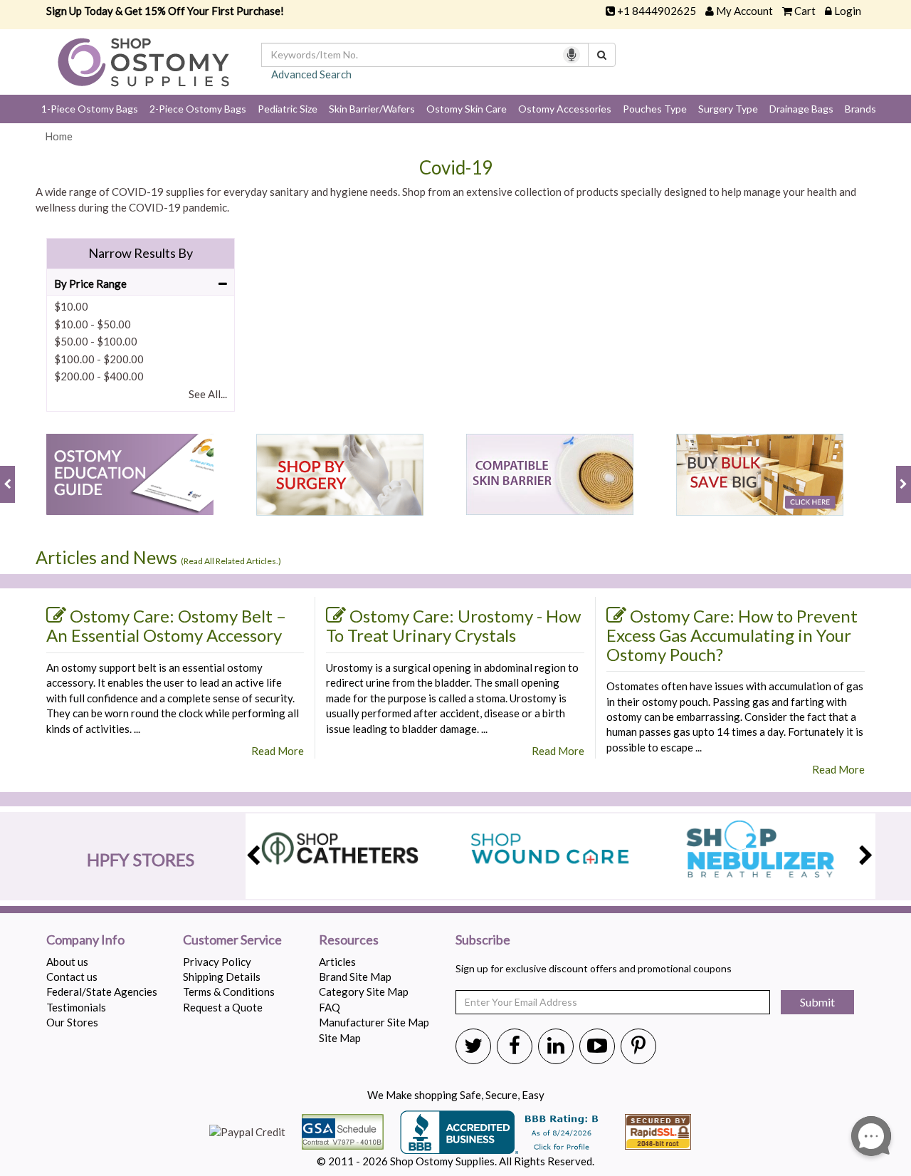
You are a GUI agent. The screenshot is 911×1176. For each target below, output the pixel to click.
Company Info (85, 940)
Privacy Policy (217, 961)
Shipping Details (221, 976)
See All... (208, 393)
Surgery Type (728, 109)
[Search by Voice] (571, 54)
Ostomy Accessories (564, 109)
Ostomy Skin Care (466, 109)
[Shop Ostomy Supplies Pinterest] (638, 1045)
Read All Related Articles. (231, 561)
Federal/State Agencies (101, 991)
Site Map (340, 1037)
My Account (744, 10)
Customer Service (232, 940)
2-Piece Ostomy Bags (197, 109)
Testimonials (76, 1007)
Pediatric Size (287, 109)
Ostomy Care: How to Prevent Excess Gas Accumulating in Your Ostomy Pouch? (732, 634)
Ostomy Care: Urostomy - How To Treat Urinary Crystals (453, 625)
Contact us (72, 976)
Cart (805, 10)
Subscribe (483, 940)
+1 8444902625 (656, 10)
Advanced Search (311, 74)
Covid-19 (456, 167)
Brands (860, 109)
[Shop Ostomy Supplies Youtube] (597, 1045)
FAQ (329, 1007)
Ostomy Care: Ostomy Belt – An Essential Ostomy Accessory (166, 625)
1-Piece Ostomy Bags (89, 109)
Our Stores (72, 1022)
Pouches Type (655, 109)
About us (67, 961)
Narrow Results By (140, 253)
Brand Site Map (355, 976)
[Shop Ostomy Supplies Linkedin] (556, 1045)
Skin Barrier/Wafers (372, 109)
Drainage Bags (801, 109)
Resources (349, 940)
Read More (277, 750)
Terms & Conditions (229, 991)
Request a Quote (223, 1007)
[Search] (602, 55)
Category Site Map (364, 991)
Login (847, 10)
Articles (337, 961)
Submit (817, 1002)
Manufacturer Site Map (374, 1022)
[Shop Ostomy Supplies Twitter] (473, 1045)
